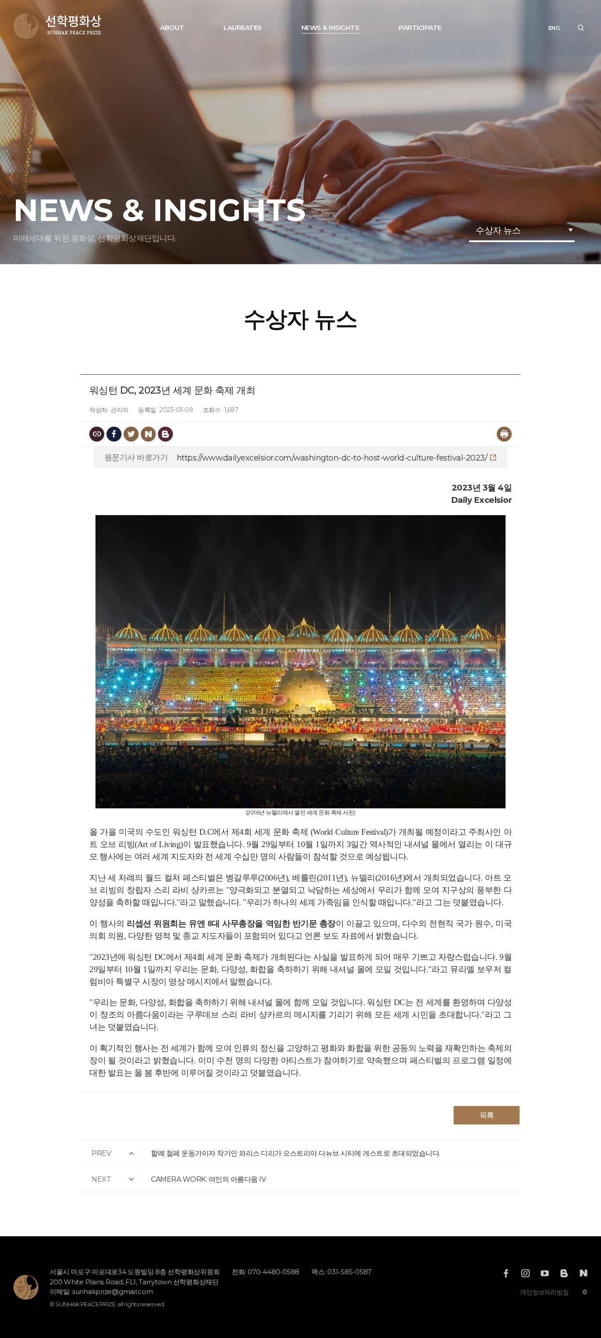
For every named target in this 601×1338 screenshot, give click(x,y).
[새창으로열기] (506, 1273)
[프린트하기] (504, 434)
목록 (487, 1115)
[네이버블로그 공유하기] (148, 434)
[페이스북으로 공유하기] (113, 434)
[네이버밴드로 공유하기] (165, 434)
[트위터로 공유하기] (131, 434)
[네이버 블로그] (583, 1273)
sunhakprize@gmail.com (112, 1291)
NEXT (101, 1179)
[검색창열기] (581, 28)
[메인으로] (57, 26)
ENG (554, 28)
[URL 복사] (96, 434)
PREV (101, 1153)
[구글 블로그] (564, 1273)
